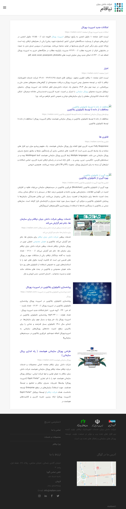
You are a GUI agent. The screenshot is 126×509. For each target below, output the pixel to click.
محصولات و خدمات (52, 437)
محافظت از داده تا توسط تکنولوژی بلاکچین (87, 110)
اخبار (106, 69)
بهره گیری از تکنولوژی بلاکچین (93, 178)
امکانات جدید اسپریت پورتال (94, 27)
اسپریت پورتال (57, 36)
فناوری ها (103, 137)
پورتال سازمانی (82, 91)
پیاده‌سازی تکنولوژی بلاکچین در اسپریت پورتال (48, 287)
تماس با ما (56, 430)
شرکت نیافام (52, 392)
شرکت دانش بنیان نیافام (48, 237)
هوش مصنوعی (39, 241)
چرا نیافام (57, 444)
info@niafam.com (52, 490)
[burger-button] (4, 8)
